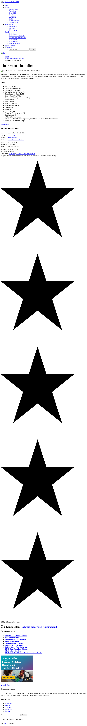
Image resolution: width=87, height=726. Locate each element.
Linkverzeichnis (14, 43)
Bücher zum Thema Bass (17, 38)
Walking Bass (14, 22)
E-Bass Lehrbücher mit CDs (25, 154)
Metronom (12, 28)
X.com (7, 711)
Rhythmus (12, 15)
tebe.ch (6, 723)
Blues (11, 19)
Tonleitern (12, 11)
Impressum (8, 703)
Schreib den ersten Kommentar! (39, 626)
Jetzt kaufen (5, 124)
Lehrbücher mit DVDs (17, 36)
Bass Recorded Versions (16, 140)
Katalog (7, 32)
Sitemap (8, 707)
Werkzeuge (9, 24)
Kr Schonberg (12, 137)
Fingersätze (13, 26)
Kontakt (8, 705)
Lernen (7, 7)
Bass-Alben (13, 40)
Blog (6, 5)
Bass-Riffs (12, 13)
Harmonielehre (14, 20)
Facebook (8, 709)
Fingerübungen (14, 9)
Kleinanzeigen (10, 45)
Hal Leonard (12, 135)
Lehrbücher (13, 34)
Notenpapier (13, 30)
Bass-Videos (13, 41)
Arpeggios (12, 17)
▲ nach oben (5, 685)
